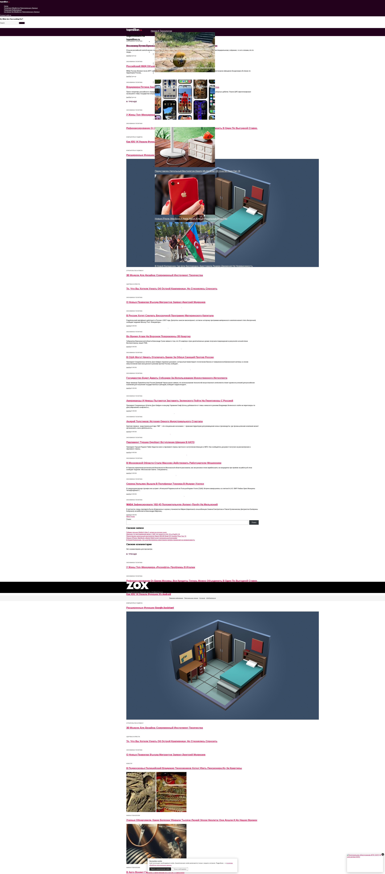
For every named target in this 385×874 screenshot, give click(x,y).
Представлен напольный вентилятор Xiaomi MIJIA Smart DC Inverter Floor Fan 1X (156, 536)
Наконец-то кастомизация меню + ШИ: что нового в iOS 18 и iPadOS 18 (153, 534)
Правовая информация (13, 10)
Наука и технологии (161, 31)
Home (6, 6)
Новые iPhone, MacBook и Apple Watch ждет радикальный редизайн (151, 538)
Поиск (128, 519)
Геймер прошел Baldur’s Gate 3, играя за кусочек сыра (146, 532)
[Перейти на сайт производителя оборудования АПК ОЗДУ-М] (365, 863)
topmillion (128, 55)
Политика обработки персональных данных (21, 8)
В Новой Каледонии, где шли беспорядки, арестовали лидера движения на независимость (160, 540)
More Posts (130, 516)
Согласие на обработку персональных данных (22, 12)
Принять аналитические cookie (160, 869)
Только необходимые (180, 869)
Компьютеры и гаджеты (164, 52)
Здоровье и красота (161, 41)
